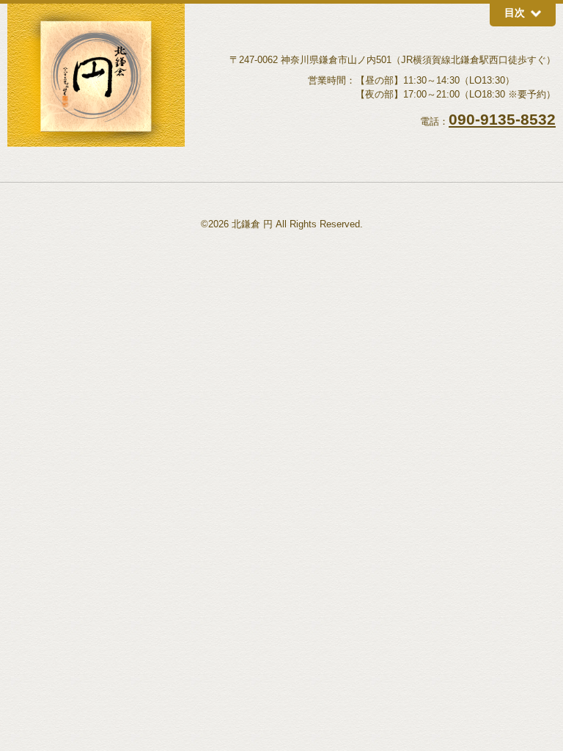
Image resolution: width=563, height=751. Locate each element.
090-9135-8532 (502, 119)
